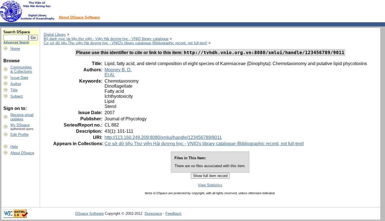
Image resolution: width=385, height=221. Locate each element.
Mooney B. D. (118, 69)
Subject (16, 96)
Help (14, 147)
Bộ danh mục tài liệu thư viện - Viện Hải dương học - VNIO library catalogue (106, 39)
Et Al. (110, 74)
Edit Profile (19, 134)
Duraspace (153, 213)
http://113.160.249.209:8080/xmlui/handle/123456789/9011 (163, 137)
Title (13, 90)
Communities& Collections (21, 69)
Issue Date (19, 78)
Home (15, 49)
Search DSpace (16, 32)
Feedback (173, 213)
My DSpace (20, 125)
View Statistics (210, 185)
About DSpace (22, 153)
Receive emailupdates (22, 117)
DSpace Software (89, 213)
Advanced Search (16, 42)
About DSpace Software (79, 17)
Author (15, 84)
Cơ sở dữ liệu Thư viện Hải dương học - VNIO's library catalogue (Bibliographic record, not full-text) (125, 43)
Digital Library (55, 34)
